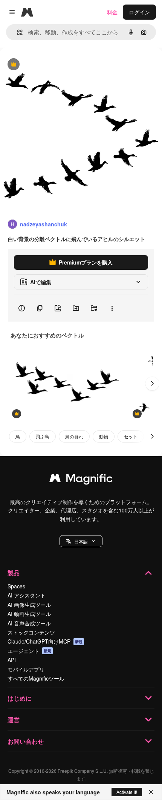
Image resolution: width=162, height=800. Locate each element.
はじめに (20, 698)
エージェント (29, 651)
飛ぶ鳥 (42, 436)
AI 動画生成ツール (29, 613)
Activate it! (126, 792)
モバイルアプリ (26, 669)
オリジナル (52, 65)
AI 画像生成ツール (29, 604)
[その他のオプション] (111, 308)
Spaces (16, 586)
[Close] (151, 792)
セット (131, 436)
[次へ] (152, 383)
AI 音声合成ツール (29, 623)
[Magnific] (81, 480)
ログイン (139, 12)
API (12, 660)
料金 (112, 12)
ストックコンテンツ (31, 632)
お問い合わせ (26, 741)
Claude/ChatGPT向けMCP (45, 641)
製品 (14, 572)
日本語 (81, 541)
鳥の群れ (74, 436)
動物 (103, 436)
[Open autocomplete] (16, 32)
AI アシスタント (27, 595)
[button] (81, 541)
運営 (14, 719)
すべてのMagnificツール (36, 678)
